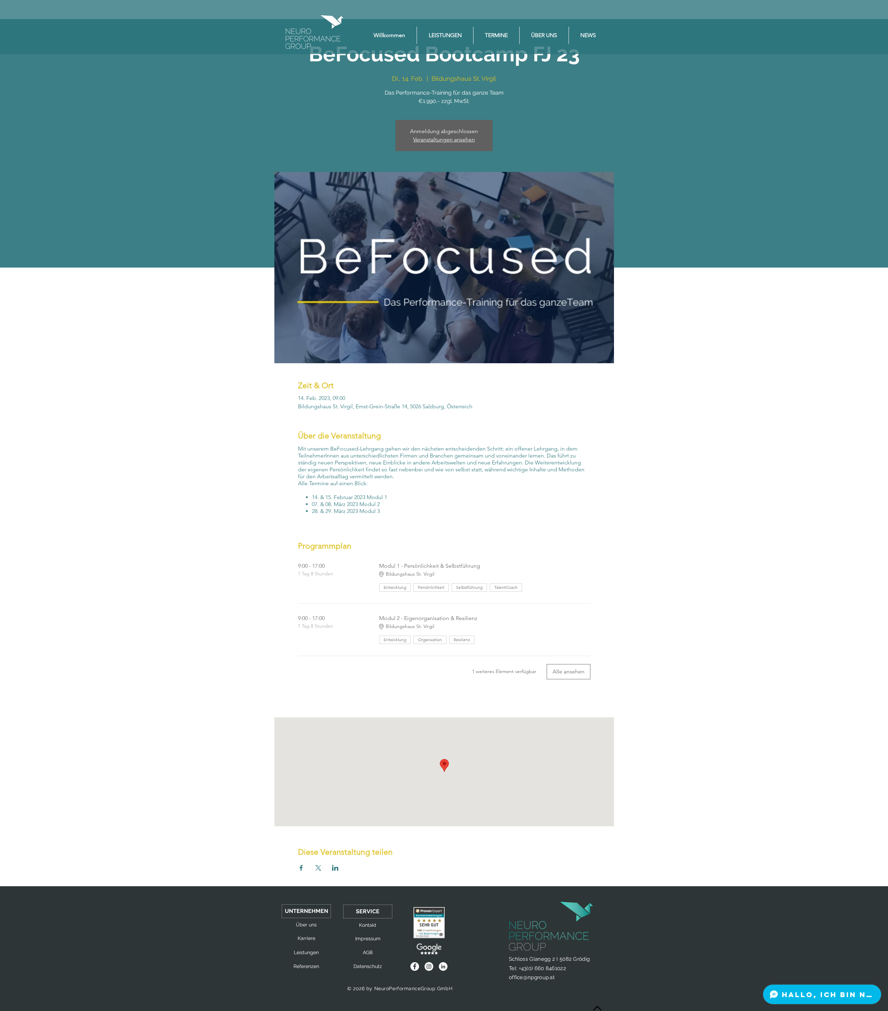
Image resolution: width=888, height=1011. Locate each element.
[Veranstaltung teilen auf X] (318, 868)
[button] (306, 911)
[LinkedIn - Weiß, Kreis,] (443, 966)
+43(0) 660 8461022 (542, 968)
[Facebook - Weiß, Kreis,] (414, 966)
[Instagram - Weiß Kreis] (429, 966)
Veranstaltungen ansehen (444, 139)
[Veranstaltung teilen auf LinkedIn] (335, 868)
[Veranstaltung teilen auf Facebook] (301, 868)
